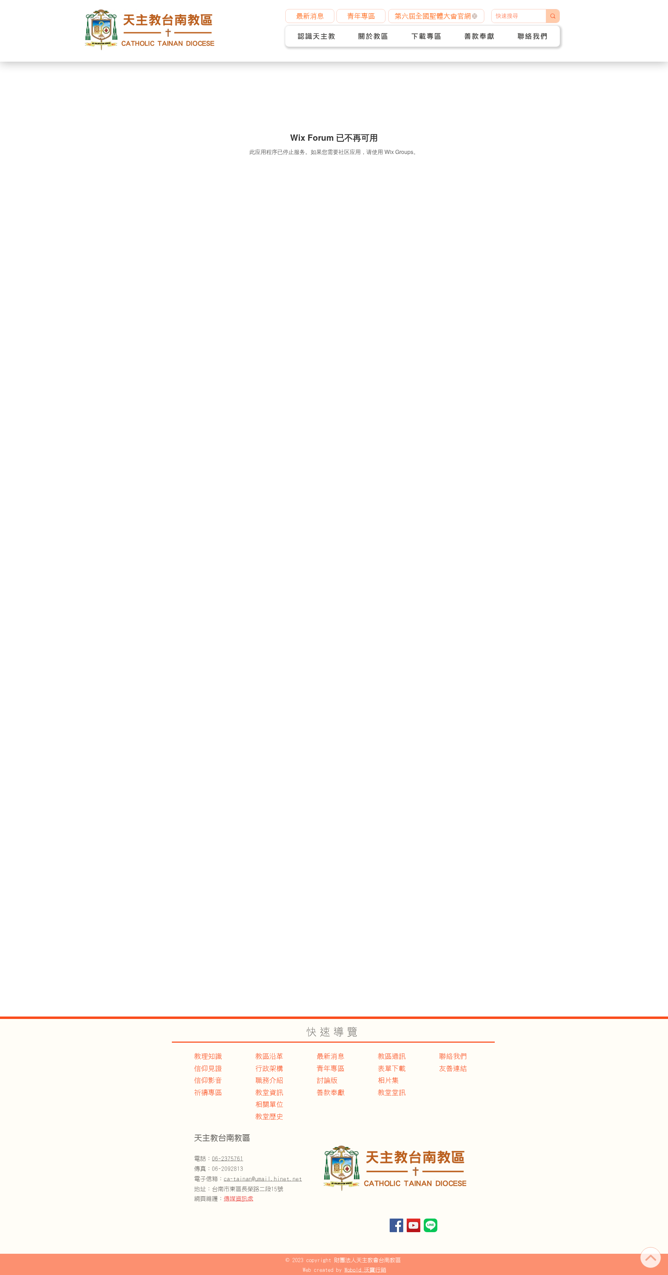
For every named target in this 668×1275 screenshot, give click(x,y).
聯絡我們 (453, 1056)
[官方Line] (430, 1225)
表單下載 (392, 1068)
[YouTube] (413, 1225)
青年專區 (330, 1068)
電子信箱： (248, 1179)
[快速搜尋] (552, 16)
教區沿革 (269, 1056)
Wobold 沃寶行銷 (365, 1270)
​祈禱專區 (208, 1092)
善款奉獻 (330, 1092)
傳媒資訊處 (238, 1198)
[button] (316, 36)
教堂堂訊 (392, 1092)
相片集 (388, 1080)
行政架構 (269, 1068)
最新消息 (330, 1056)
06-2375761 (227, 1158)
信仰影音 (208, 1080)
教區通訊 (392, 1056)
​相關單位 (269, 1104)
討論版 (327, 1080)
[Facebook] (396, 1225)
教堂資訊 (269, 1092)
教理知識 (208, 1056)
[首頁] (650, 1257)
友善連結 (453, 1068)
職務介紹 (269, 1080)
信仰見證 (208, 1068)
